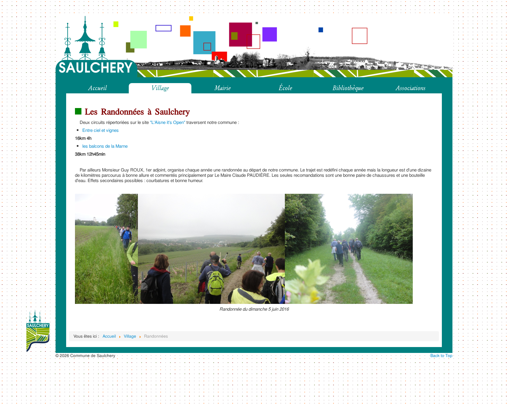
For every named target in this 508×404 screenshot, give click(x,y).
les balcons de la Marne (105, 146)
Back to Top (441, 355)
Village (160, 88)
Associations (411, 88)
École (285, 88)
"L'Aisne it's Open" (167, 122)
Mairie (223, 88)
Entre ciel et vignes (100, 130)
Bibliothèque (348, 88)
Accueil (97, 88)
